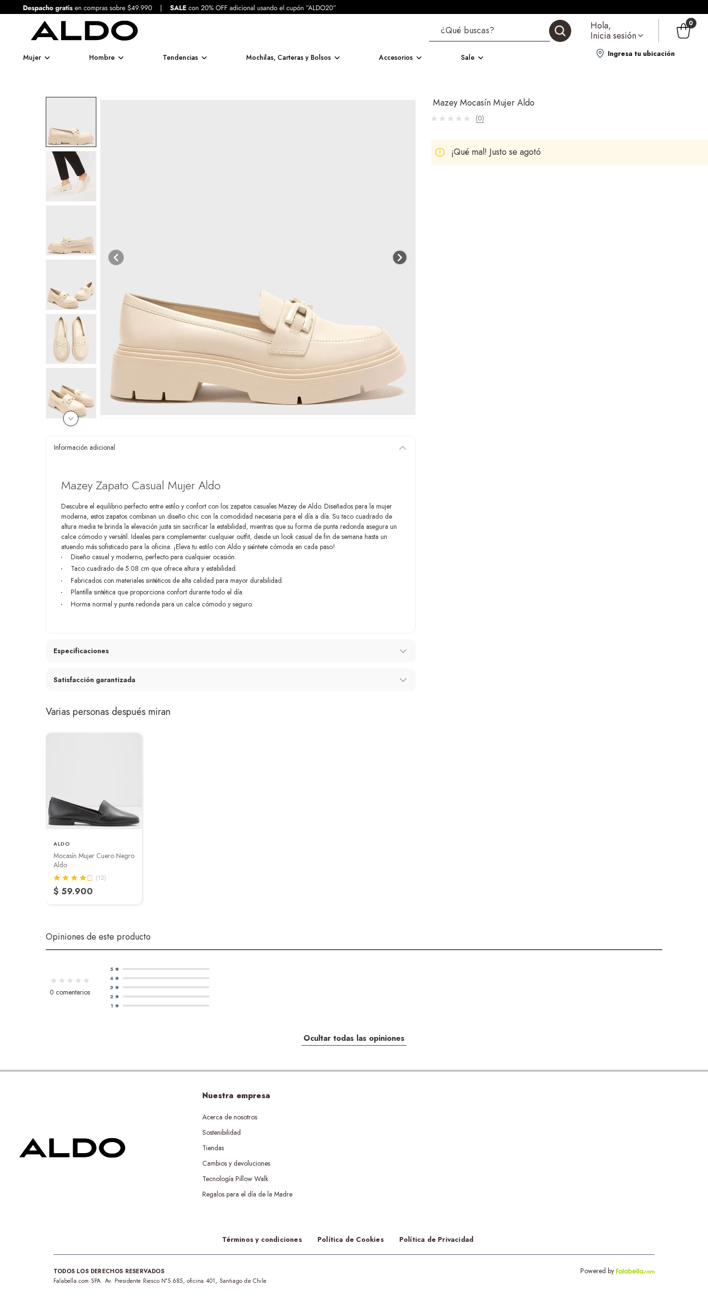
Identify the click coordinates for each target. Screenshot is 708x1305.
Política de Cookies (350, 1239)
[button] (500, 31)
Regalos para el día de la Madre (247, 1194)
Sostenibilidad (221, 1132)
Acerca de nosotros (229, 1117)
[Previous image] (116, 257)
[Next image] (399, 257)
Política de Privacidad (436, 1239)
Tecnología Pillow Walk (235, 1179)
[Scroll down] (71, 418)
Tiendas (213, 1148)
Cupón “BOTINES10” (405, 1117)
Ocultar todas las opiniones (354, 1038)
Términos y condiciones (262, 1239)
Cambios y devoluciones (236, 1163)
